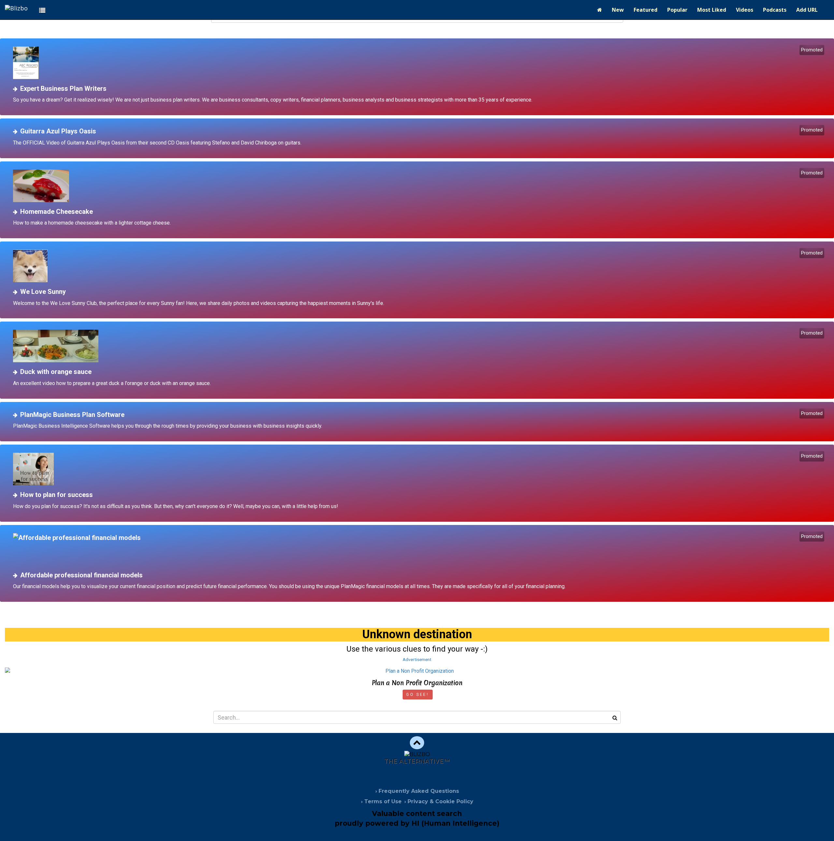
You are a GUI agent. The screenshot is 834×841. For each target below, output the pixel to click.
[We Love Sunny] (419, 266)
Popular (677, 9)
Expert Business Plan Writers (63, 88)
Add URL (807, 9)
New (618, 9)
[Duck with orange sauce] (419, 346)
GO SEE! (417, 694)
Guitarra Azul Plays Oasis (58, 131)
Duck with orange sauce (56, 372)
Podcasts (774, 9)
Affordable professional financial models (81, 575)
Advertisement (417, 659)
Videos (744, 9)
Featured (645, 9)
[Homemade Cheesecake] (419, 186)
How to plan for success (56, 495)
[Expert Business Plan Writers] (419, 63)
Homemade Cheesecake (56, 211)
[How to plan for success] (419, 469)
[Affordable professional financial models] (419, 549)
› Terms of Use (381, 801)
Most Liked (711, 9)
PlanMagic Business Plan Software (72, 415)
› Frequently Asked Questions (417, 791)
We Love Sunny (43, 292)
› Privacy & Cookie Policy (438, 801)
